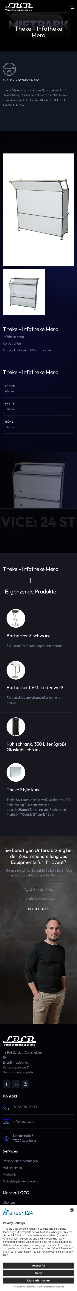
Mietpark (9, 1174)
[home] (18, 6)
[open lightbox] (38, 209)
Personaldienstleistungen (20, 1161)
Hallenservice (12, 1167)
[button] (71, 6)
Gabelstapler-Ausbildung (20, 1181)
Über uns (9, 1202)
